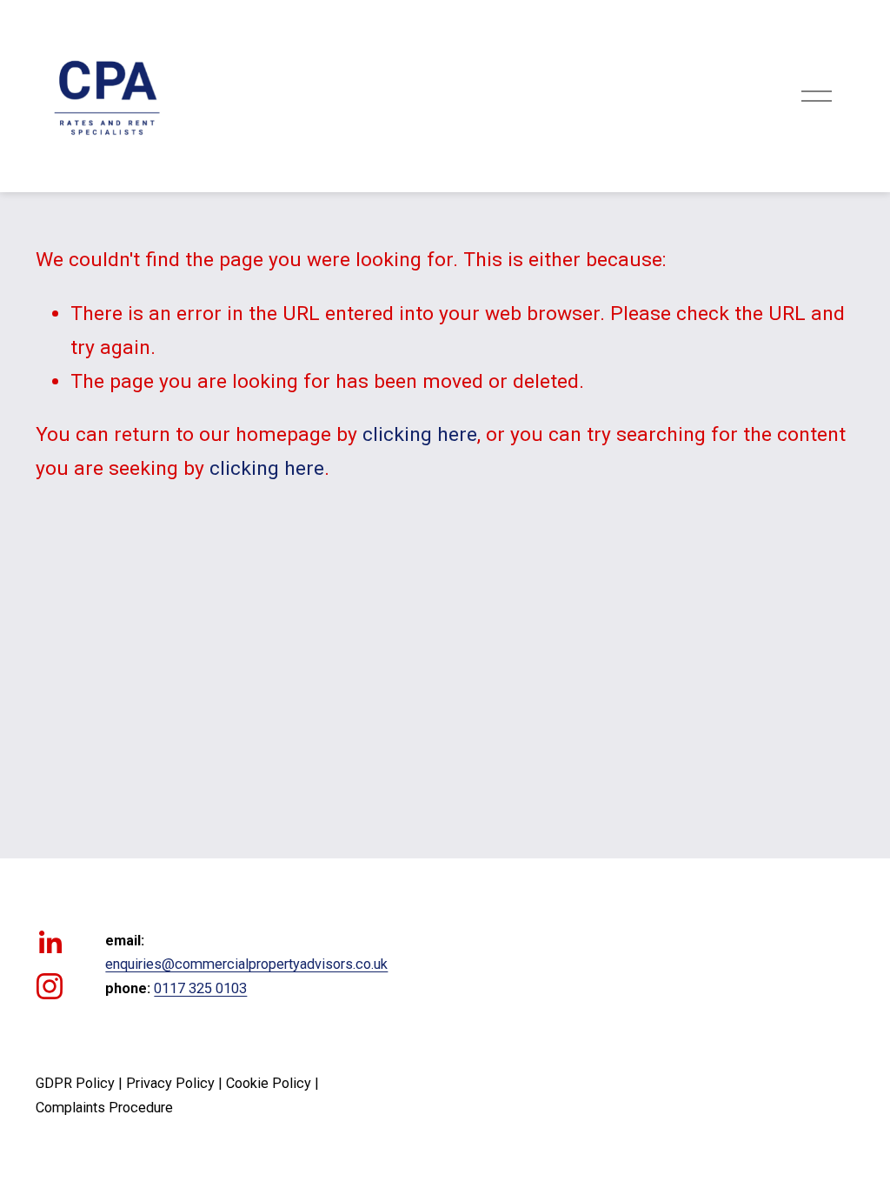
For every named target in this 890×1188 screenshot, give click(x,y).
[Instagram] (49, 986)
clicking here (419, 434)
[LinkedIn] (49, 943)
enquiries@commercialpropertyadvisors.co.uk (246, 964)
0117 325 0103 (200, 988)
